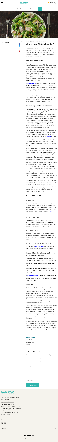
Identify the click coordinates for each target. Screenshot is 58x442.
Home (2, 41)
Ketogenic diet (31, 83)
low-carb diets (39, 246)
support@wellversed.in (7, 402)
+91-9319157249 (6, 399)
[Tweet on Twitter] (19, 46)
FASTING (48, 136)
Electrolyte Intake (32, 275)
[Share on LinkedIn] (19, 48)
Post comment (32, 385)
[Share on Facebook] (19, 44)
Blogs (7, 41)
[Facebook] (2, 423)
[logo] (24, 3)
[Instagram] (5, 423)
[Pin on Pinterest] (19, 51)
